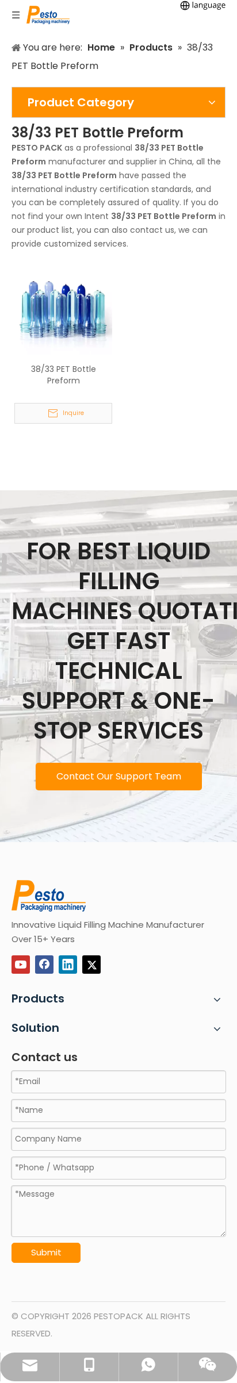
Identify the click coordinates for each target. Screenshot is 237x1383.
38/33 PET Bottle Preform (63, 374)
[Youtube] (21, 964)
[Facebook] (44, 964)
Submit (46, 1252)
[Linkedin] (68, 964)
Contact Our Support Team (118, 776)
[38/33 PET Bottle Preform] (63, 307)
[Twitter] (91, 964)
